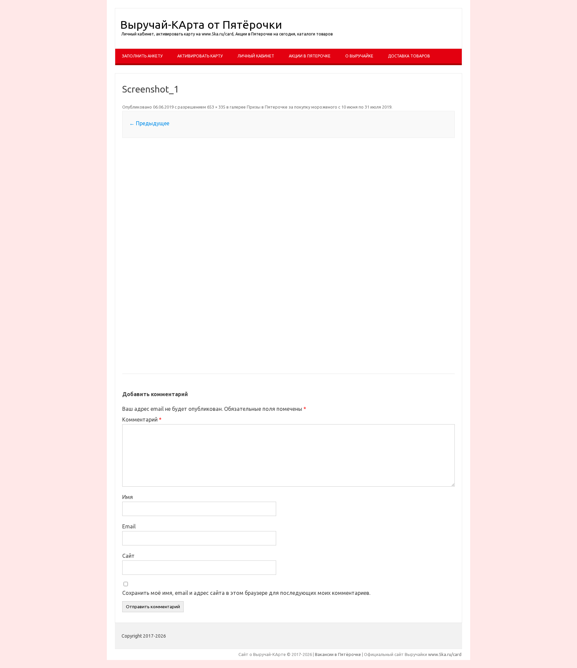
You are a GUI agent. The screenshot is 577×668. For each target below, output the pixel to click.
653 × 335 (216, 107)
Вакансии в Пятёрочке (338, 654)
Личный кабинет (255, 56)
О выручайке (359, 56)
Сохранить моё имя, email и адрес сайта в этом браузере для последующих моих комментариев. (246, 593)
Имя (127, 497)
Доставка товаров (409, 56)
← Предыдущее (149, 123)
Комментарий (142, 419)
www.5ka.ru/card (444, 654)
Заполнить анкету (142, 56)
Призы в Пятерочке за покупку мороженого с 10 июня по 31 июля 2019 (319, 107)
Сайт (128, 556)
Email (129, 526)
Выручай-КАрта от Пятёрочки (201, 24)
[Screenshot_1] (288, 256)
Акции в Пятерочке (310, 56)
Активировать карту (200, 56)
